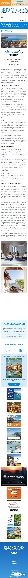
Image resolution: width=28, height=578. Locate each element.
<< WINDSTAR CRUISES (9, 319)
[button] (2, 17)
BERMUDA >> (21, 319)
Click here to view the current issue (14, 330)
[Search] (21, 324)
